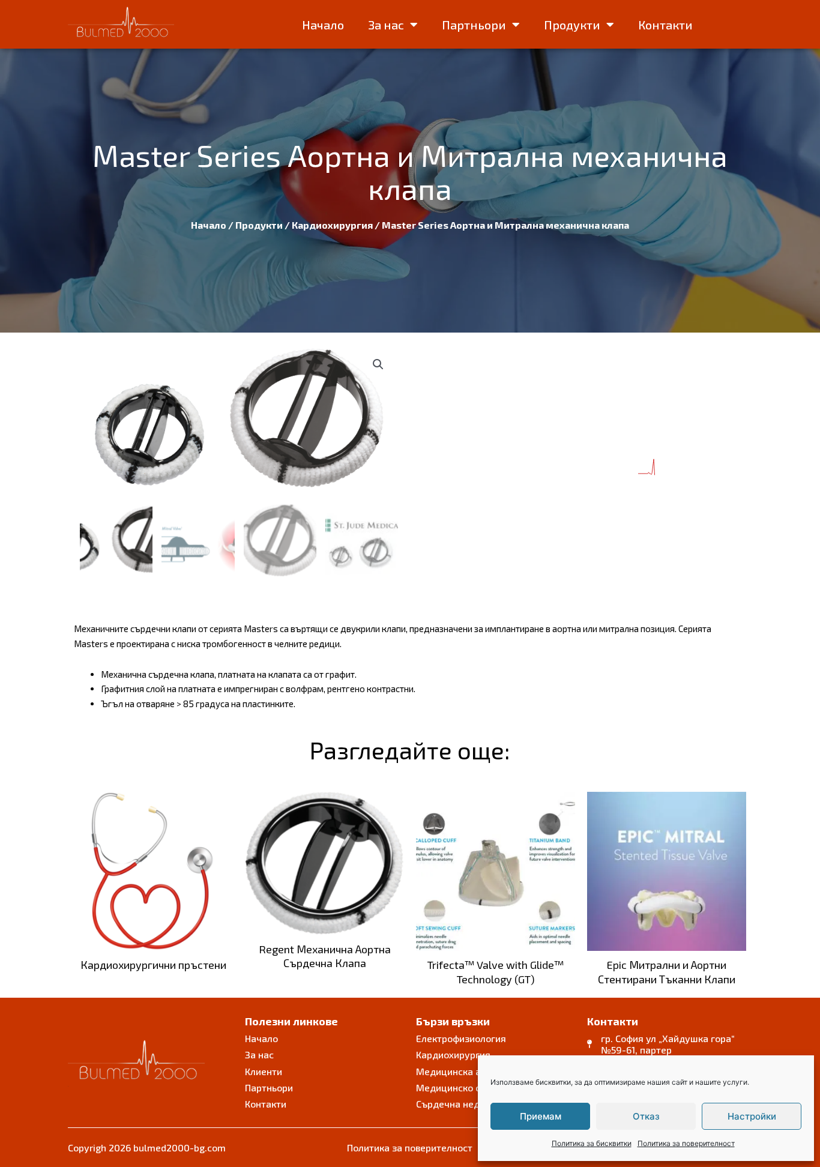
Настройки (752, 1116)
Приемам (540, 1116)
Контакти (665, 24)
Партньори (474, 24)
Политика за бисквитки (592, 1143)
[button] (378, 364)
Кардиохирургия (332, 225)
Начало (323, 24)
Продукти (572, 24)
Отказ (646, 1116)
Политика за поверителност (686, 1143)
